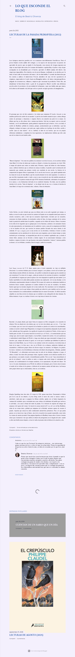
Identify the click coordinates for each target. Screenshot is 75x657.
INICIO (17, 21)
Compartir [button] (12, 427)
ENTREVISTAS (49, 21)
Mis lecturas (24, 430)
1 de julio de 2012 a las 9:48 (29, 440)
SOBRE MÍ (23, 21)
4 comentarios (27, 528)
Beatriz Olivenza (26, 454)
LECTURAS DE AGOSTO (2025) (26, 634)
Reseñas (31, 430)
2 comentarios (21, 638)
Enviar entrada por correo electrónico (27, 427)
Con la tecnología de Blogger (39, 651)
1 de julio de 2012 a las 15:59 (40, 453)
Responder (19, 474)
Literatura (18, 430)
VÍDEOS (55, 21)
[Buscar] (64, 5)
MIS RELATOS (40, 21)
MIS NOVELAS (31, 21)
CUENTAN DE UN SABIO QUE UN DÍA (37, 524)
